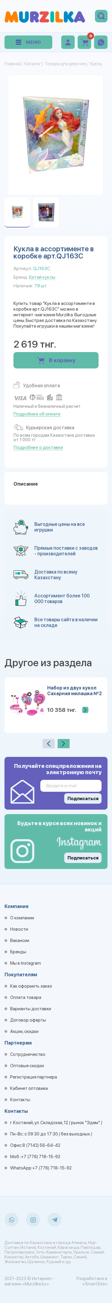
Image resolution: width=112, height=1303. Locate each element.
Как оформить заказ (31, 986)
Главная (12, 63)
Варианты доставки (30, 1008)
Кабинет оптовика (29, 1088)
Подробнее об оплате (37, 414)
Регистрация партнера (33, 1077)
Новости (19, 929)
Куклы (96, 63)
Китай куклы (42, 277)
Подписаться (83, 858)
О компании (22, 918)
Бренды (18, 952)
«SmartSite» (95, 1284)
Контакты (20, 1099)
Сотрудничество (27, 1054)
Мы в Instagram (25, 963)
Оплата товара (25, 997)
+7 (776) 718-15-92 (40, 1156)
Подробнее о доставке (38, 447)
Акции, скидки (24, 1031)
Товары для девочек (65, 63)
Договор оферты (28, 1020)
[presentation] (49, 743)
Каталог (32, 63)
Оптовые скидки (27, 1065)
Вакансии (19, 940)
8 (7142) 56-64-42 (41, 1145)
